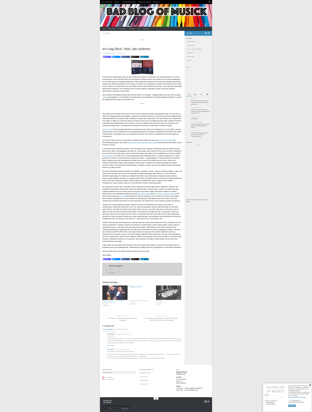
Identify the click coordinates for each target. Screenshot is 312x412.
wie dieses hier (143, 194)
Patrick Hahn (144, 384)
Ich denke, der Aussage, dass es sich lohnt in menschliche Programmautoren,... (199, 134)
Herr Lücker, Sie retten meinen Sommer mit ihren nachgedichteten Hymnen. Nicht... (200, 111)
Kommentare (110, 329)
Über (138, 28)
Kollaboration (159, 300)
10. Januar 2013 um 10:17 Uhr (123, 334)
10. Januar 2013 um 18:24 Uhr (123, 349)
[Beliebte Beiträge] (195, 94)
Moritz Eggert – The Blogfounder (117, 28)
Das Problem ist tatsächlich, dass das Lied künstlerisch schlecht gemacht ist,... (200, 102)
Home (104, 28)
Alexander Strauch (146, 373)
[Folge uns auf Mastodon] (209, 33)
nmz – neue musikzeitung (194, 49)
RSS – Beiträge (108, 377)
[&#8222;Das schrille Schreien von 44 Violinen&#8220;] (141, 292)
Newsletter (132, 28)
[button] (107, 57)
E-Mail (267, 395)
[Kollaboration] (168, 292)
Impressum (156, 2)
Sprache (116, 2)
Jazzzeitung (191, 45)
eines (104, 97)
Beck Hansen (106, 129)
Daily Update (270, 402)
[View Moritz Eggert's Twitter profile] (106, 270)
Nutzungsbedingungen (129, 2)
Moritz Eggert (110, 53)
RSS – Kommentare (109, 379)
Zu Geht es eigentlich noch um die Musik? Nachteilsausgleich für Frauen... (200, 125)
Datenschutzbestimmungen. (297, 397)
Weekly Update (270, 404)
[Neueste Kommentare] (189, 94)
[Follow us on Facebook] (206, 33)
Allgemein (106, 33)
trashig (122, 196)
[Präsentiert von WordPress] (110, 408)
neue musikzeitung (106, 2)
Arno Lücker (144, 376)
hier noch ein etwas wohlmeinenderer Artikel (142, 142)
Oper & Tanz (191, 56)
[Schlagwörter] (207, 94)
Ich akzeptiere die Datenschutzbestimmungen (296, 401)
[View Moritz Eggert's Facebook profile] (106, 268)
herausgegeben (108, 156)
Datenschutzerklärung (144, 2)
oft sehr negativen (165, 140)
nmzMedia (190, 52)
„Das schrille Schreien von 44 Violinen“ (138, 300)
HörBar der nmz (192, 41)
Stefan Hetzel (110, 349)
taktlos (189, 60)
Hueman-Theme (125, 408)
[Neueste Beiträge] (201, 94)
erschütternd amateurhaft (164, 194)
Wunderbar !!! (194, 118)
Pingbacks (123, 329)
